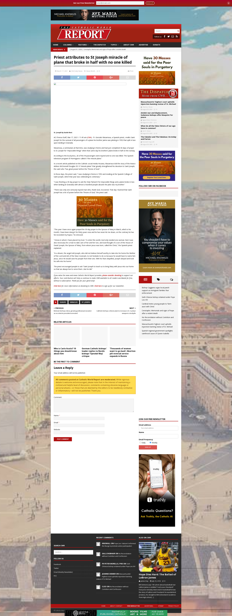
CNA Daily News (77, 71)
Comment (58, 397)
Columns (67, 45)
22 (156, 133)
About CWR (128, 45)
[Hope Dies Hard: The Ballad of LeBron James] (158, 557)
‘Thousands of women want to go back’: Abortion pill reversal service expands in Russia (122, 352)
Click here (57, 286)
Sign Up (150, 3)
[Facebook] (164, 36)
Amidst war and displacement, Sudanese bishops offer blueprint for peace (157, 115)
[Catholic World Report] (116, 41)
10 (156, 144)
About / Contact (116, 606)
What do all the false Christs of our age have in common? (158, 127)
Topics (114, 45)
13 (156, 109)
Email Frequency (146, 439)
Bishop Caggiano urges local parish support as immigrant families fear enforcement (155, 290)
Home (55, 45)
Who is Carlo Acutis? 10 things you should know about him (65, 351)
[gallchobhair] (98, 555)
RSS (55, 576)
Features (82, 45)
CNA (89, 137)
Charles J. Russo (147, 107)
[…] (153, 597)
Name (56, 415)
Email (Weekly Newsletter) (63, 572)
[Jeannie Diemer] (98, 575)
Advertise (143, 45)
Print (131, 71)
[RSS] (177, 36)
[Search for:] (166, 31)
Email (56, 422)
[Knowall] (98, 545)
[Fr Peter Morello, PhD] (98, 565)
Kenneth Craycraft (148, 142)
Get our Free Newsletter (83, 3)
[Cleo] (98, 588)
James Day (144, 581)
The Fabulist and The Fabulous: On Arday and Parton (158, 138)
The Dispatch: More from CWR (158, 93)
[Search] (178, 31)
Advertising (149, 606)
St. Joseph (86, 302)
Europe (63, 302)
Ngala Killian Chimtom (149, 120)
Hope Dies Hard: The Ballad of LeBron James (157, 576)
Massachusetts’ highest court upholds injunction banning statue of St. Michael (158, 103)
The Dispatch (99, 45)
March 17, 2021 (62, 71)
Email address (145, 425)
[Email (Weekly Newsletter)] (172, 36)
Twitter (56, 568)
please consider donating (111, 275)
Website (57, 429)
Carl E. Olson (146, 131)
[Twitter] (168, 36)
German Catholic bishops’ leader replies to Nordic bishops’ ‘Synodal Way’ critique (94, 352)
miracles (73, 302)
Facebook (57, 564)
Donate (156, 45)
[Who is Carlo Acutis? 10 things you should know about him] (67, 336)
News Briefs (58, 50)
